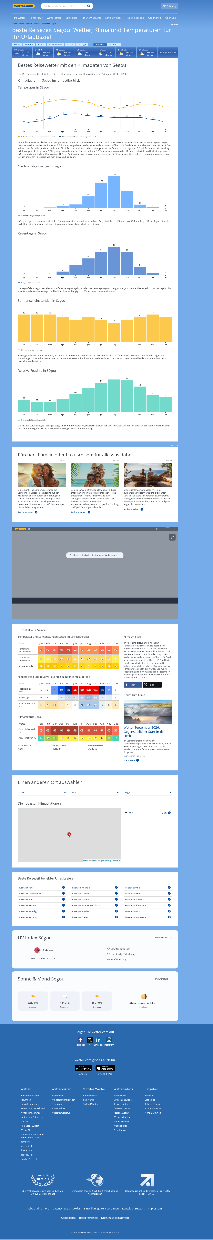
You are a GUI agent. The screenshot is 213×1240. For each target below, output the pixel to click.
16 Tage (82, 44)
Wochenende (55, 44)
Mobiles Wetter (94, 1089)
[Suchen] (88, 6)
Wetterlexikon (121, 1125)
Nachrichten (120, 1095)
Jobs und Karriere (38, 1208)
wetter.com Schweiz (30, 1112)
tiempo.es (25, 1141)
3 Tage (41, 44)
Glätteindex (150, 1099)
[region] (95, 573)
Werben (24, 1121)
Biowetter (149, 1095)
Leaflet (85, 860)
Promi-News (120, 1130)
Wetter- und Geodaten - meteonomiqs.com (32, 1136)
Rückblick (114, 44)
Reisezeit (100, 44)
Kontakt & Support (133, 1208)
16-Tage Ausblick (168, 52)
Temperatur (57, 1104)
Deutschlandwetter (123, 1099)
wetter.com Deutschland (33, 1108)
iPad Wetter (88, 1099)
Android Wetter (90, 1104)
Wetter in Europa (122, 1117)
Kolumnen (26, 1099)
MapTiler (94, 860)
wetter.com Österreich (32, 1117)
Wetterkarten (61, 1089)
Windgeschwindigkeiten (63, 1099)
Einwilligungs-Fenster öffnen (101, 1208)
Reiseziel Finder (152, 1104)
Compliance (68, 1217)
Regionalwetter (121, 1112)
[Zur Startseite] (23, 6)
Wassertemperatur (61, 1112)
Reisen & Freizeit (25, 23)
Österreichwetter (122, 1108)
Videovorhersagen (30, 1095)
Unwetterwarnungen (31, 1104)
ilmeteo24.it (27, 1150)
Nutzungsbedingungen (115, 1217)
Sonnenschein (58, 1108)
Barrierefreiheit (88, 1217)
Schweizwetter (121, 1104)
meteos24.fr (27, 1146)
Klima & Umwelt (153, 1112)
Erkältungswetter (153, 1108)
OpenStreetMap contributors (110, 860)
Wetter (26, 1089)
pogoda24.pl (27, 1154)
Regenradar (57, 1095)
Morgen (29, 44)
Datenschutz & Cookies (67, 1208)
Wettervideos (123, 1089)
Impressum (155, 1208)
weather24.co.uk (29, 1159)
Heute (17, 44)
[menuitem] (20, 18)
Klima (36, 23)
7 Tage (70, 44)
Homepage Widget (30, 1125)
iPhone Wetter (90, 1095)
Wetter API (26, 1130)
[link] (20, 18)
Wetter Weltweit (122, 1121)
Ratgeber (151, 1089)
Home (14, 23)
